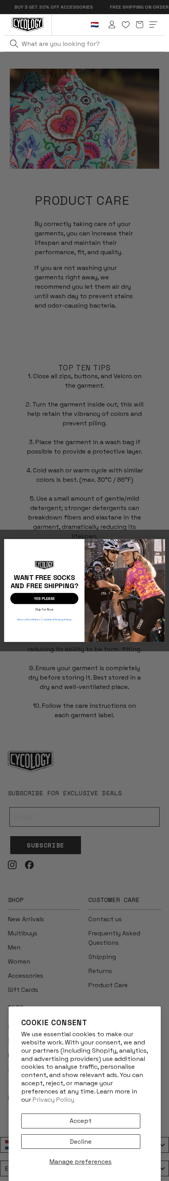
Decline (81, 1141)
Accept (81, 1121)
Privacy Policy (53, 1099)
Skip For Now (44, 608)
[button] (139, 25)
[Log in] (112, 24)
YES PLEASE (44, 598)
